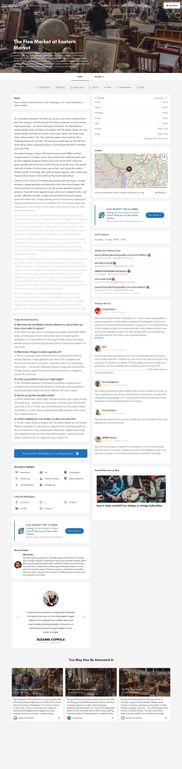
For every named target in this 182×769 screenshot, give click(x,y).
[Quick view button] (59, 718)
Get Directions (160, 193)
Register (159, 5)
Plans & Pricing (128, 5)
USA (46, 102)
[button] (17, 617)
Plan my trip (73, 531)
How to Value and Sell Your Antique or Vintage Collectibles (129, 505)
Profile (80, 77)
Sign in (150, 5)
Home (16, 102)
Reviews (99, 77)
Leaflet (143, 187)
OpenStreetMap (153, 187)
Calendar (116, 5)
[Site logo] (13, 5)
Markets (24, 102)
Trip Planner (173, 5)
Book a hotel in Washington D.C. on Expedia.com (48, 453)
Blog (139, 5)
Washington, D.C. (57, 102)
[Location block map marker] (129, 169)
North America (36, 102)
